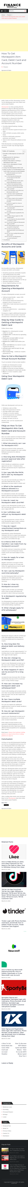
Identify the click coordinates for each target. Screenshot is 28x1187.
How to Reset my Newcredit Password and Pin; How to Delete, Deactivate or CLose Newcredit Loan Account (12, 972)
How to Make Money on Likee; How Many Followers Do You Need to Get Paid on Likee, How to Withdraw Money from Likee (13, 864)
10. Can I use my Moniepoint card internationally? (15, 207)
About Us (5, 1128)
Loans (4, 1117)
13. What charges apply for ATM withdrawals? (15, 216)
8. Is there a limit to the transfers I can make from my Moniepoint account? (15, 200)
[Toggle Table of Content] (23, 151)
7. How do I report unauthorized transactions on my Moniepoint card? (15, 195)
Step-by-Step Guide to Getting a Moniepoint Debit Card (12, 161)
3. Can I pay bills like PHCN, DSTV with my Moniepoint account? (15, 181)
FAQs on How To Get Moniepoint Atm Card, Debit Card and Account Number (14, 170)
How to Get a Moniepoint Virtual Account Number (13, 165)
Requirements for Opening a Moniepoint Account (11, 158)
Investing (6, 1109)
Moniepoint (5, 107)
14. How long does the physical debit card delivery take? (16, 220)
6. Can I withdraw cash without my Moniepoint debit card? (15, 191)
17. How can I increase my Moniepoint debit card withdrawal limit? (15, 230)
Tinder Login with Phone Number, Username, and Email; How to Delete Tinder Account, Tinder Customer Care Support (14, 923)
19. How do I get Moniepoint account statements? (14, 237)
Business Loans (7, 1107)
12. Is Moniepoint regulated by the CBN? (15, 213)
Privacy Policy (7, 1131)
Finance (5, 67)
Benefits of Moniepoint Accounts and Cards (13, 154)
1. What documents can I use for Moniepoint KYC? (14, 173)
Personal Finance (8, 1112)
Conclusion (7, 239)
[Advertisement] (14, 37)
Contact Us (6, 1133)
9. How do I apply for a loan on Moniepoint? (14, 204)
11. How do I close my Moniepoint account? (15, 210)
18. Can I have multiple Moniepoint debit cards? (15, 234)
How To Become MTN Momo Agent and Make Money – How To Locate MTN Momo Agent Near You (20, 1050)
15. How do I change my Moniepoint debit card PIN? (15, 223)
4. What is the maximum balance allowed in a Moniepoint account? (15, 184)
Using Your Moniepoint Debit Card (13, 167)
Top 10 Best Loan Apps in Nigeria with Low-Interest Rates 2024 (17, 1157)
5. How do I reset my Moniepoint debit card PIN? (15, 188)
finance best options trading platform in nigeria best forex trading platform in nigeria (13, 734)
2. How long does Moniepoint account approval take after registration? (14, 178)
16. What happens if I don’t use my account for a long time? (15, 226)
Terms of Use (7, 1126)
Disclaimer (6, 1136)
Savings (5, 1114)
